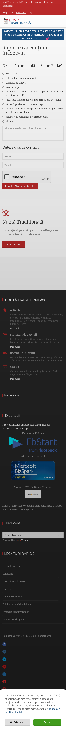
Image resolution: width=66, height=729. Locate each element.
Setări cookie (17, 722)
